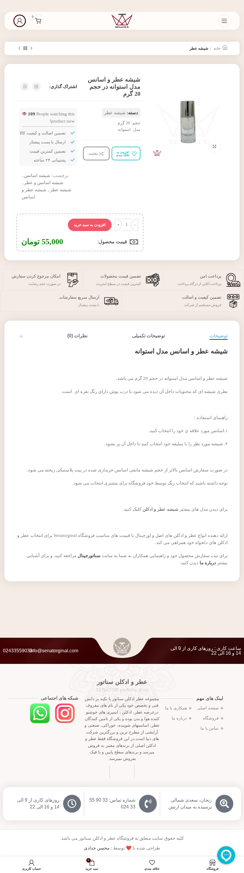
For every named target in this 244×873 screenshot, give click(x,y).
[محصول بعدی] (19, 48)
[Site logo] (122, 20)
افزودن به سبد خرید (90, 224)
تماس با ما (210, 728)
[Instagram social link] (36, 86)
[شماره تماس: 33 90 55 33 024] (148, 804)
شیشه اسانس (37, 175)
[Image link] (64, 712)
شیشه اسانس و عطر (43, 182)
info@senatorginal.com (53, 650)
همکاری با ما (176, 708)
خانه (216, 48)
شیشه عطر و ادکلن (161, 509)
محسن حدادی (97, 848)
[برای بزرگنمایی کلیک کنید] (214, 147)
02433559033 (17, 650)
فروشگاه (211, 718)
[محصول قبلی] (31, 48)
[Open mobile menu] (224, 21)
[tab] (218, 336)
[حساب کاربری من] (19, 21)
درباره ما (179, 718)
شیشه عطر (199, 48)
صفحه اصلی (208, 708)
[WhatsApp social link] (25, 86)
